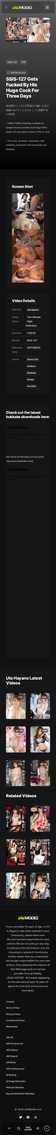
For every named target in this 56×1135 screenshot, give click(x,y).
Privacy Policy (13, 1014)
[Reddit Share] (35, 1117)
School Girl (33, 359)
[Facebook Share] (28, 1117)
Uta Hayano (33, 309)
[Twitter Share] (20, 1117)
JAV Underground (15, 1068)
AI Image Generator (16, 1081)
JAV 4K (9, 1037)
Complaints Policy (15, 1020)
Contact (10, 1001)
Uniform (31, 366)
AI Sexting (11, 1075)
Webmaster (12, 1026)
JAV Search (12, 1056)
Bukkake (31, 373)
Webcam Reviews (15, 1087)
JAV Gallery (12, 1050)
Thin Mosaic (33, 317)
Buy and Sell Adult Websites (20, 1093)
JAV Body (11, 1062)
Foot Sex (31, 386)
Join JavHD (28, 1128)
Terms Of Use (13, 1008)
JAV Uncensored (14, 1043)
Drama (30, 379)
